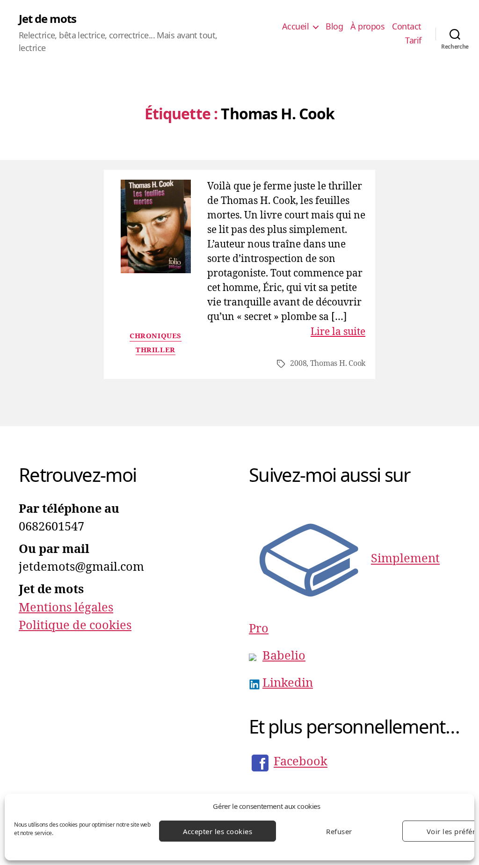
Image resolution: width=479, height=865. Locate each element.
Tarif (413, 41)
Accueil (295, 27)
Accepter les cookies (218, 831)
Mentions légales (66, 607)
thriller (155, 350)
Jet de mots (47, 18)
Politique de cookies (75, 625)
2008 (298, 363)
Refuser (339, 831)
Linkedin (287, 683)
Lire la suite (338, 332)
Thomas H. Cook (337, 363)
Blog (334, 27)
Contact (406, 27)
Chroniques (155, 336)
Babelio (283, 655)
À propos (367, 27)
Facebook (300, 762)
